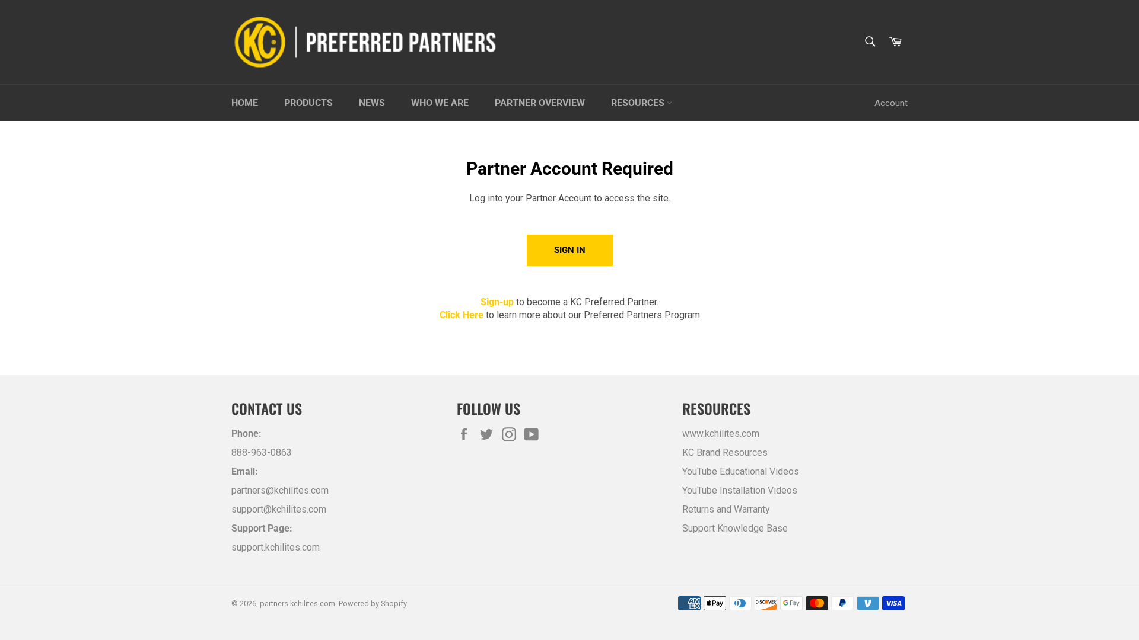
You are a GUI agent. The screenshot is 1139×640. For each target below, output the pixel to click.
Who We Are (440, 102)
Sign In (570, 250)
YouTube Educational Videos (740, 471)
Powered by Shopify (373, 603)
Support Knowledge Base (735, 528)
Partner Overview (540, 102)
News (372, 102)
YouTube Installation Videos (739, 490)
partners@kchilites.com (280, 490)
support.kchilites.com (275, 547)
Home (244, 102)
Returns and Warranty (726, 509)
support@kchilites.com (278, 509)
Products (308, 102)
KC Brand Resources (725, 452)
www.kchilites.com (720, 433)
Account (891, 103)
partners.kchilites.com (297, 603)
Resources (639, 102)
